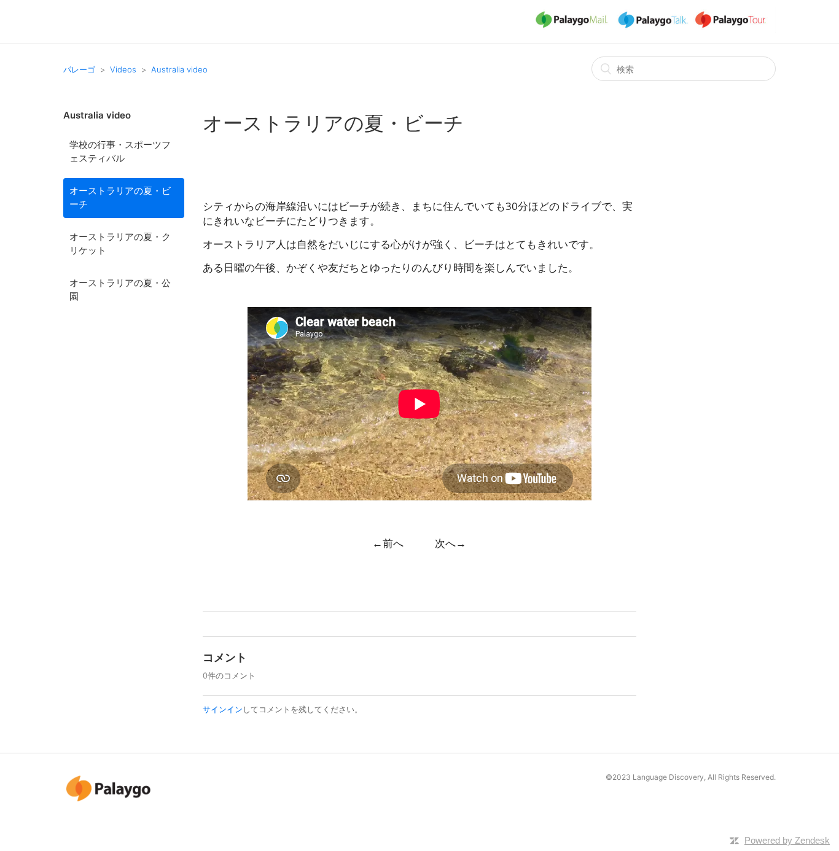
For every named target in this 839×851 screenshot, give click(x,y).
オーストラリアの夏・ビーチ (120, 198)
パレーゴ (79, 69)
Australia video (179, 69)
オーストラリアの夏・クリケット (120, 244)
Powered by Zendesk (787, 840)
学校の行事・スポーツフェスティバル (120, 152)
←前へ (388, 543)
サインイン (223, 709)
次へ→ (450, 543)
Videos (123, 69)
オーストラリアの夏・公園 (120, 290)
